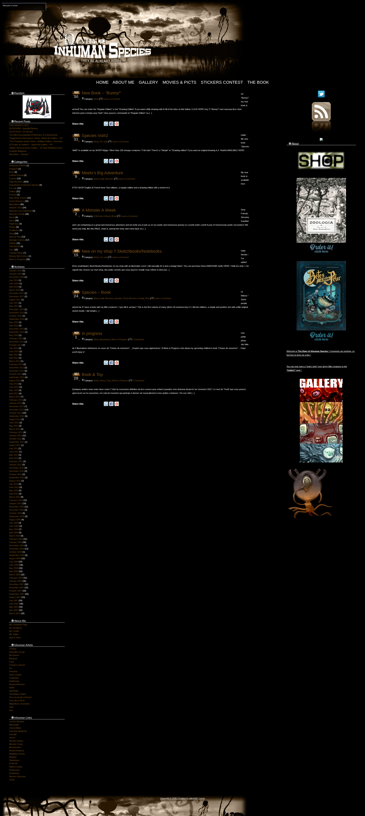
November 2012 (16, 409)
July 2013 (13, 384)
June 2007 (14, 604)
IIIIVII (195, 798)
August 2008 (15, 558)
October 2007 (15, 591)
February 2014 (16, 364)
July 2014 (13, 348)
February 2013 (16, 400)
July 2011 (13, 448)
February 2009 (16, 539)
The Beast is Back (17, 694)
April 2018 (13, 287)
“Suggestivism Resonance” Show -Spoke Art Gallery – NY (36, 138)
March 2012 (14, 429)
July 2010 (13, 484)
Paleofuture (14, 760)
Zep (11, 710)
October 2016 (15, 316)
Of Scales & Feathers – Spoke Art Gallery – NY (31, 144)
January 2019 (15, 274)
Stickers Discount (17, 776)
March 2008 (14, 574)
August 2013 (15, 380)
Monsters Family (17, 214)
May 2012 (13, 426)
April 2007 (13, 610)
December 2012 (16, 406)
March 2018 (14, 290)
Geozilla (13, 734)
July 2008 (13, 561)
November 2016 (16, 312)
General (13, 194)
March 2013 (14, 397)
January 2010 (15, 503)
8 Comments (138, 339)
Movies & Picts (179, 82)
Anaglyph (13, 169)
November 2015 (16, 329)
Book (11, 172)
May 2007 (13, 607)
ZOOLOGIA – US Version (21, 132)
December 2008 (16, 545)
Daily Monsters (16, 182)
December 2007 (16, 584)
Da (10, 668)
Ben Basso (14, 655)
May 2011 (13, 455)
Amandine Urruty (17, 652)
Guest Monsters (16, 201)
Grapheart (14, 678)
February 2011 (16, 461)
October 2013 (15, 374)
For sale (13, 188)
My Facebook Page (18, 624)
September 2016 (16, 319)
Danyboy (13, 671)
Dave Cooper (15, 674)
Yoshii (11, 780)
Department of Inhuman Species (24, 185)
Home (102, 82)
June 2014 (14, 351)
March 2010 (14, 497)
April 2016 (13, 325)
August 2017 (15, 300)
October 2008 (15, 552)
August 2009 (15, 519)
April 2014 (13, 358)
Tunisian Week (16, 253)
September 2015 (16, 332)
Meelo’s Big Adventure (102, 172)
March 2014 (14, 361)
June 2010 (14, 487)
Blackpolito (14, 725)
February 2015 (16, 338)
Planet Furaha (15, 767)
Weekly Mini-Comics (18, 256)
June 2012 (14, 422)
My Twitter (14, 634)
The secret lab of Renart (20, 697)
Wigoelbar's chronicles (19, 704)
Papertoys (14, 224)
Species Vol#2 (95, 135)
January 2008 (15, 581)
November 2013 (16, 371)
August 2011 (15, 445)
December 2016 (16, 309)
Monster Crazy (16, 744)
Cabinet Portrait (16, 175)
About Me (123, 82)
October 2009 (15, 513)
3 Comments (138, 380)
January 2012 (15, 435)
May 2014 (13, 354)
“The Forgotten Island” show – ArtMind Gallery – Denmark (36, 141)
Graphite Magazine (18, 151)
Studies (12, 243)
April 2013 (13, 393)
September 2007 (16, 594)
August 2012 (15, 419)
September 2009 (16, 516)
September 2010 (16, 477)
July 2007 (13, 600)
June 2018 (14, 283)
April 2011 (13, 458)
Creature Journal (17, 665)
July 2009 (13, 523)
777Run (12, 649)
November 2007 (16, 587)
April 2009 (13, 532)
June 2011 (14, 452)
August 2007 (15, 597)
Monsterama (15, 747)
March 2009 (14, 536)
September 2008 (16, 555)
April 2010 (13, 494)
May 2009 (13, 529)
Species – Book (96, 292)
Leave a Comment (111, 99)
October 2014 (15, 345)
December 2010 (16, 468)
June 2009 (14, 526)
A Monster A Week (17, 165)
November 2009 (16, 510)
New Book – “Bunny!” (19, 154)
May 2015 (13, 335)
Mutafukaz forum (17, 754)
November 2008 (16, 549)
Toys (11, 249)
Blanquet (13, 658)
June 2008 (14, 565)
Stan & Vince (15, 637)
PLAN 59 (13, 763)
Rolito (11, 687)
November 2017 (16, 296)
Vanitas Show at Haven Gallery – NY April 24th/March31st (35, 148)
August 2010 (15, 481)
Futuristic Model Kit (18, 731)
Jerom (12, 737)
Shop (11, 233)
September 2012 (16, 416)
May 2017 (13, 306)
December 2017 (16, 293)
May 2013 (13, 390)
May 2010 (13, 490)
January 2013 (15, 403)
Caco (11, 662)
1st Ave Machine (16, 721)
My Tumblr (14, 631)
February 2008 (16, 578)
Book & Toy (92, 374)
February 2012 (16, 432)
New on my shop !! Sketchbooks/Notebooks (122, 251)
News (11, 220)
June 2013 (14, 387)
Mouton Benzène (17, 684)
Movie (12, 217)
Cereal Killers (15, 728)
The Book (258, 82)
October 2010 (15, 474)
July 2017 (13, 303)
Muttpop (13, 757)
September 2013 (16, 377)
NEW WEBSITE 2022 (19, 125)
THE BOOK (14, 246)
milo (191, 798)
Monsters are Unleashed (20, 211)
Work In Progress (17, 259)
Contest (12, 178)
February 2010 (16, 500)
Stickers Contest (222, 82)
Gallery (148, 82)
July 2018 (13, 280)
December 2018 (16, 277)
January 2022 (15, 270)
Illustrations (14, 204)
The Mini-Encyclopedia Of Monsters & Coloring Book (33, 135)
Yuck (11, 707)
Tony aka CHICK (17, 700)
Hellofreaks (14, 681)
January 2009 (15, 542)
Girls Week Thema (17, 198)
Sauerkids (13, 691)
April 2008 (13, 571)
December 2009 (16, 507)
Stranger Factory (17, 240)
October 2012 (15, 413)
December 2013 (16, 367)
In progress (92, 333)
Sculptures (14, 230)
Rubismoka (14, 770)
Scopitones (14, 773)
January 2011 (15, 464)
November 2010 (16, 471)
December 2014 (16, 342)
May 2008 (13, 568)
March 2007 (14, 613)
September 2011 (16, 442)
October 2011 (15, 439)
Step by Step (15, 237)
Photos (12, 227)
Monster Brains (16, 741)
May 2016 (13, 322)
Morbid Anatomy (16, 750)
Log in (202, 798)
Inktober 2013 (15, 207)
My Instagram (15, 628)
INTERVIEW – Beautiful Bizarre (23, 128)
